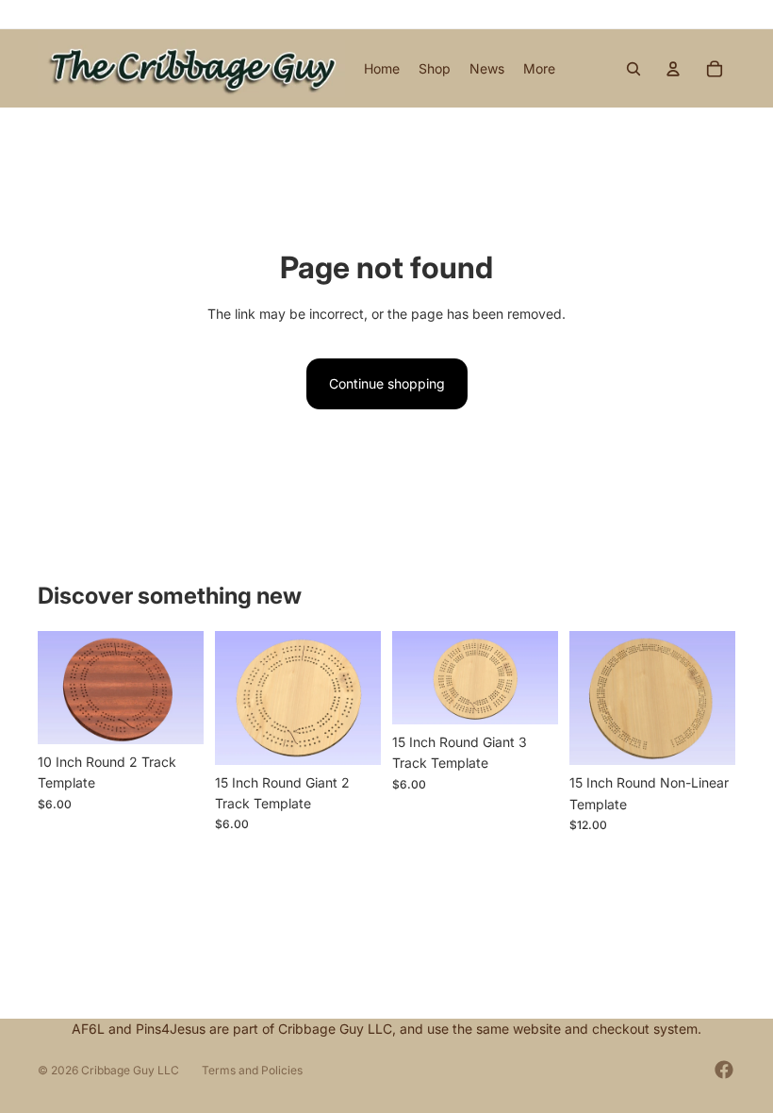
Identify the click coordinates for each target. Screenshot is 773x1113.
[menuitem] (539, 69)
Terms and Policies (252, 1070)
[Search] (633, 69)
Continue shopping (387, 383)
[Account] (673, 69)
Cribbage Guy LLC (130, 1070)
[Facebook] (724, 1069)
